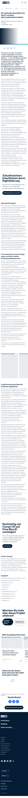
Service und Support (5, 750)
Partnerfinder (4, 752)
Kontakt (2, 741)
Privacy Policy (4, 786)
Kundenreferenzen (5, 745)
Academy (3, 754)
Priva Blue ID (13, 82)
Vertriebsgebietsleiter (6, 281)
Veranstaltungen (5, 748)
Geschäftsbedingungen (6, 781)
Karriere (2, 739)
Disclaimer (3, 783)
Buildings (4, 724)
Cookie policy (4, 788)
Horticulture (5, 720)
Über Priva (3, 737)
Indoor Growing (6, 727)
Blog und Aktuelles (5, 743)
